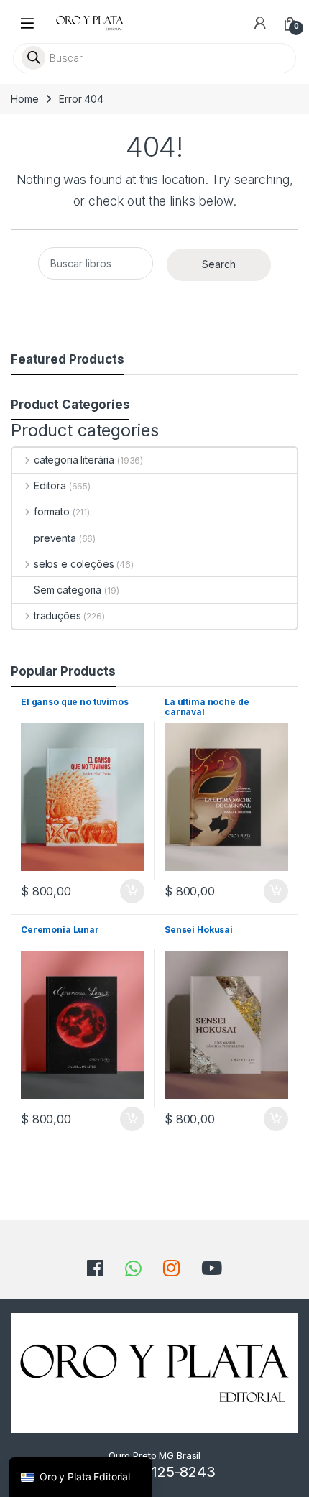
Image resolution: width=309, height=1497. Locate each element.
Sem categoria (67, 590)
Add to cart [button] (132, 891)
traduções (57, 615)
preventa (55, 538)
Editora (50, 485)
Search (219, 264)
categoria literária (74, 459)
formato (52, 511)
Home (24, 99)
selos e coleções (74, 564)
